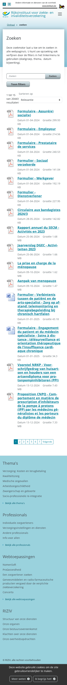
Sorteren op (26, 93)
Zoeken (53, 76)
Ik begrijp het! (43, 679)
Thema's (10, 463)
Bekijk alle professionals (17, 544)
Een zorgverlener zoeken (17, 574)
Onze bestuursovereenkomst (20, 629)
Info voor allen (11, 538)
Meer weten (19, 679)
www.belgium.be (49, 6)
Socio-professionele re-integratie (22, 496)
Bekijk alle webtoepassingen (20, 599)
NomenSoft (9, 564)
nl (4, 4)
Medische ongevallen (15, 481)
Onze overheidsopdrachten (19, 639)
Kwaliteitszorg (11, 476)
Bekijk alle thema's (15, 503)
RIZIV (7, 611)
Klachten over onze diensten (20, 634)
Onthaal (11, 24)
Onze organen (11, 624)
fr (9, 4)
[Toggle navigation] (60, 14)
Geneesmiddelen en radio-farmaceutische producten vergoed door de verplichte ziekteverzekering (28, 583)
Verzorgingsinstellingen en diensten (24, 528)
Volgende (47, 441)
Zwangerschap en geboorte (19, 491)
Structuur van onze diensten (20, 619)
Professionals (15, 514)
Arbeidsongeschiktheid (16, 486)
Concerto (8, 592)
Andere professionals (15, 533)
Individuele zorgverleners (18, 523)
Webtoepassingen (19, 556)
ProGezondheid (12, 569)
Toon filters (18, 84)
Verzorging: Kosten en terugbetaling (24, 471)
